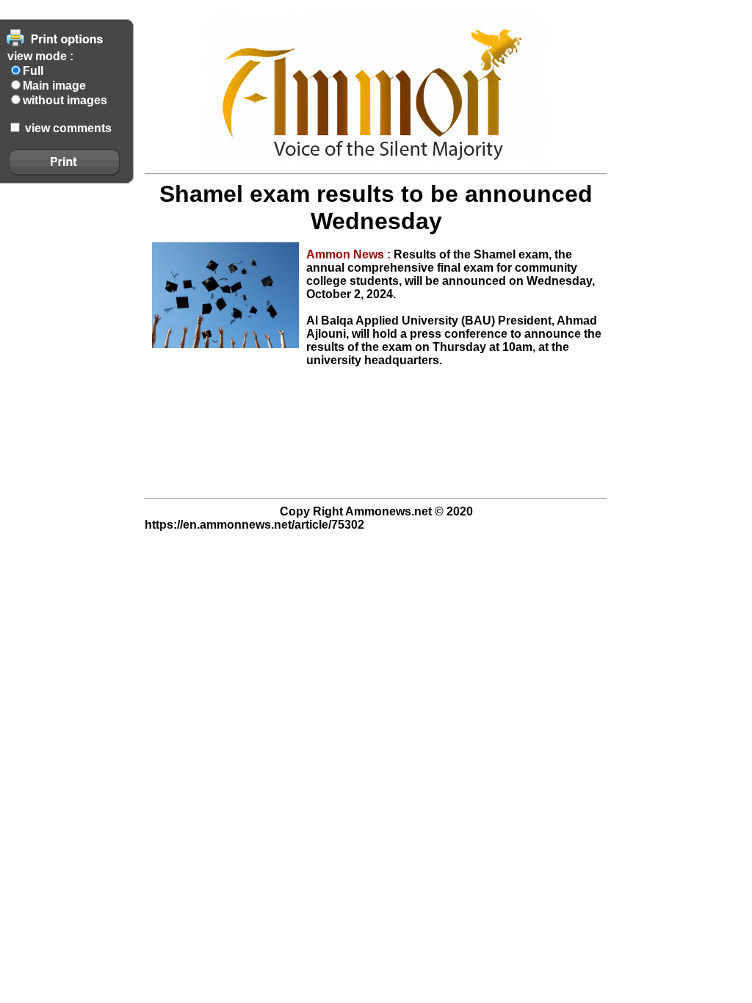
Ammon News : (350, 254)
